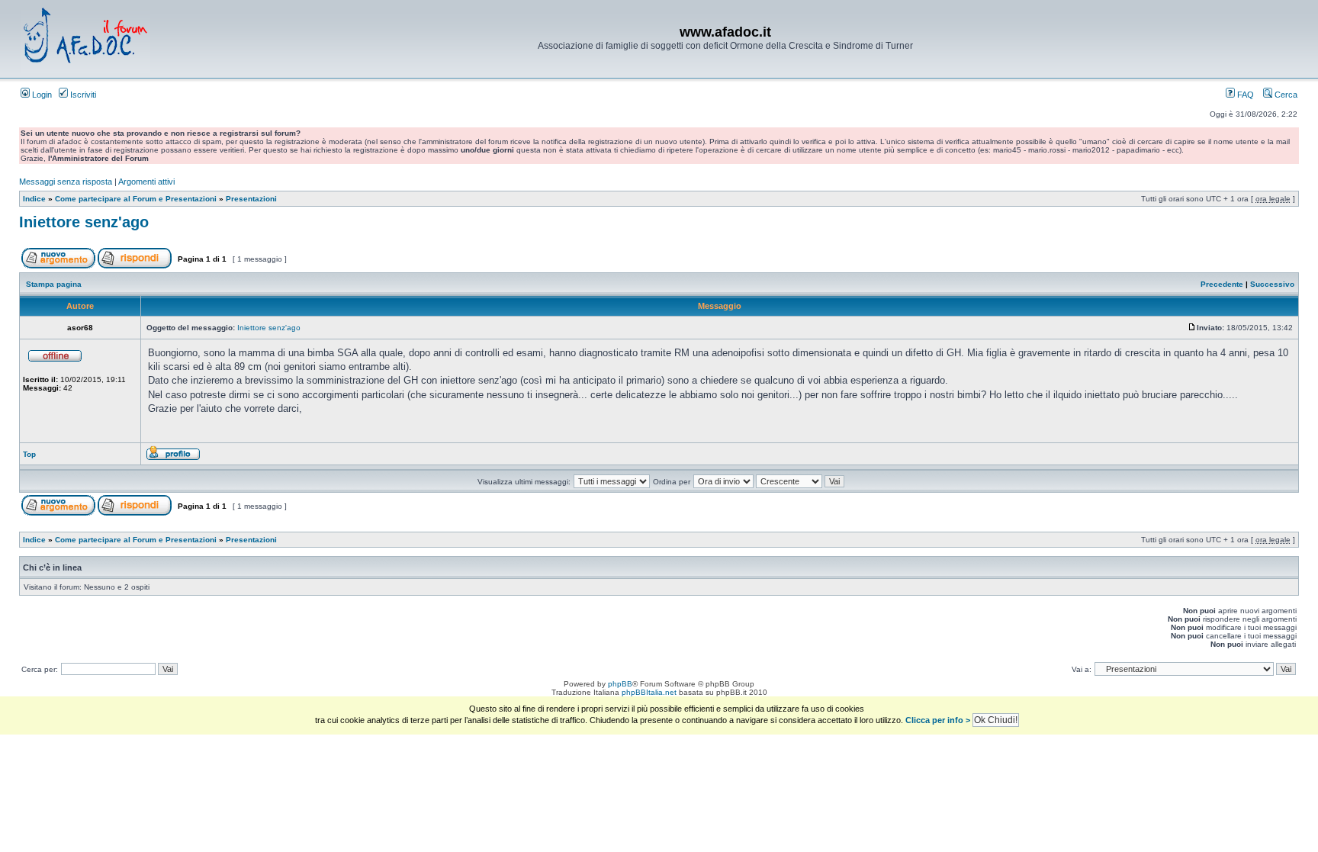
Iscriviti (82, 94)
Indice (34, 199)
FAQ (1244, 94)
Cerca (1284, 94)
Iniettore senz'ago (84, 222)
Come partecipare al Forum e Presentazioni (136, 199)
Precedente (1222, 284)
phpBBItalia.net (649, 692)
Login (41, 94)
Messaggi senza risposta (65, 181)
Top (29, 454)
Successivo (1272, 284)
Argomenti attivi (146, 181)
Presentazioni (251, 199)
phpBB (620, 684)
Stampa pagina (54, 284)
